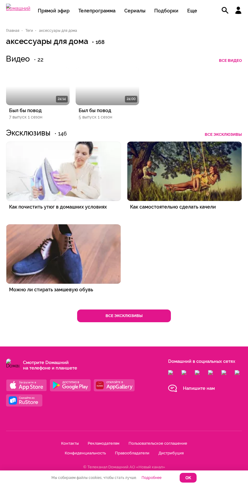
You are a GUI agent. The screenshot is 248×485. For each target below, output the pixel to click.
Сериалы (134, 11)
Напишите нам (199, 388)
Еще (192, 11)
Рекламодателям (103, 443)
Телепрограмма (97, 11)
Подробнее (152, 478)
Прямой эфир (54, 11)
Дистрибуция (171, 453)
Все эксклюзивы (223, 134)
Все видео (230, 60)
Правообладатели (132, 453)
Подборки (166, 11)
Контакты (70, 443)
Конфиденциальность (85, 453)
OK (188, 478)
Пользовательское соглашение (158, 443)
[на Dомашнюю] (18, 8)
